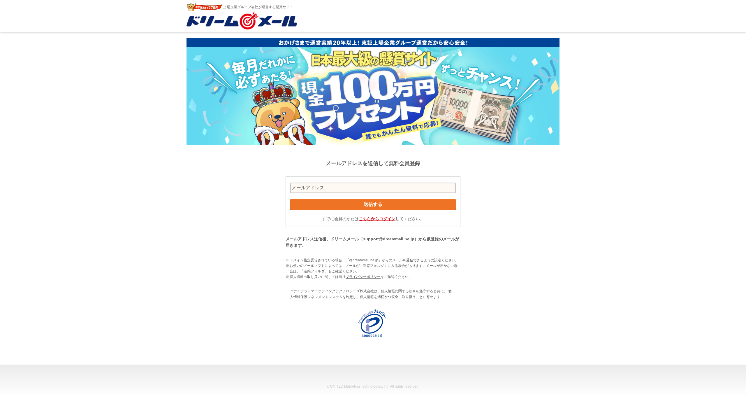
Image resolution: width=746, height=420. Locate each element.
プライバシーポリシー (363, 277)
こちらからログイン (377, 218)
